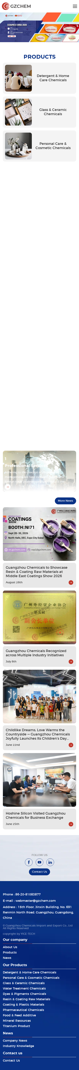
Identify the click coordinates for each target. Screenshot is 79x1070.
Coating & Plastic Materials (23, 1004)
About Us (10, 947)
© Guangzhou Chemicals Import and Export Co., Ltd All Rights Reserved (38, 927)
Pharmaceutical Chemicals (23, 1010)
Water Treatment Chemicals (24, 988)
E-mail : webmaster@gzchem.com (29, 900)
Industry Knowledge (18, 1046)
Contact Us (11, 1060)
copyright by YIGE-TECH (19, 934)
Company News (15, 1040)
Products (10, 952)
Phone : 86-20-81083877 (22, 894)
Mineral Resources (17, 1020)
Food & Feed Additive (19, 1015)
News (7, 957)
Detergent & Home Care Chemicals (29, 972)
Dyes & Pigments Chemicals (24, 993)
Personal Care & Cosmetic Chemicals (31, 977)
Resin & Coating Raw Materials (26, 999)
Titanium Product (16, 1026)
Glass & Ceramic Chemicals (24, 983)
